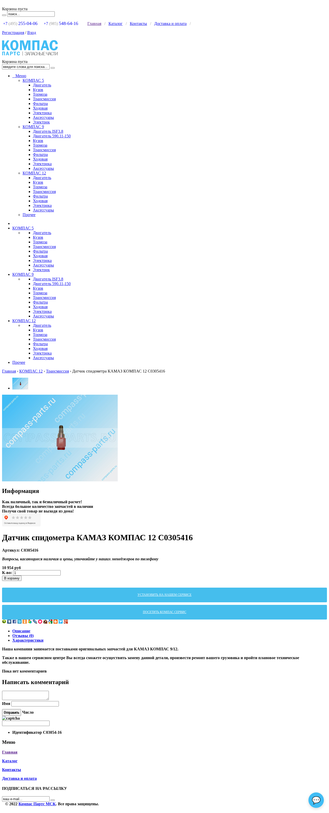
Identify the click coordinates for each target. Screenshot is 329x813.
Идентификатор (27, 732)
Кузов (38, 89)
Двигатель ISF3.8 (48, 131)
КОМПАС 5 (33, 80)
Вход (31, 32)
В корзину (12, 578)
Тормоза (40, 94)
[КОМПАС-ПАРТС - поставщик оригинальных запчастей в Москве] (30, 57)
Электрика (42, 113)
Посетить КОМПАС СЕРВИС (164, 612)
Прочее (29, 215)
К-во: (7, 572)
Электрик (41, 122)
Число (28, 712)
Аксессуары (43, 117)
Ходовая (40, 108)
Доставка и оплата (170, 23)
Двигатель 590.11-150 (52, 136)
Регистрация (13, 32)
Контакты (138, 23)
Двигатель (42, 85)
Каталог (115, 23)
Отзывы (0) (23, 635)
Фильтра (40, 103)
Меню (19, 76)
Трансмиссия (44, 99)
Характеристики (27, 640)
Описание (21, 631)
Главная (94, 23)
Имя (6, 703)
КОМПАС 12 (34, 173)
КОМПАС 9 (33, 127)
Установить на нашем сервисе (164, 595)
